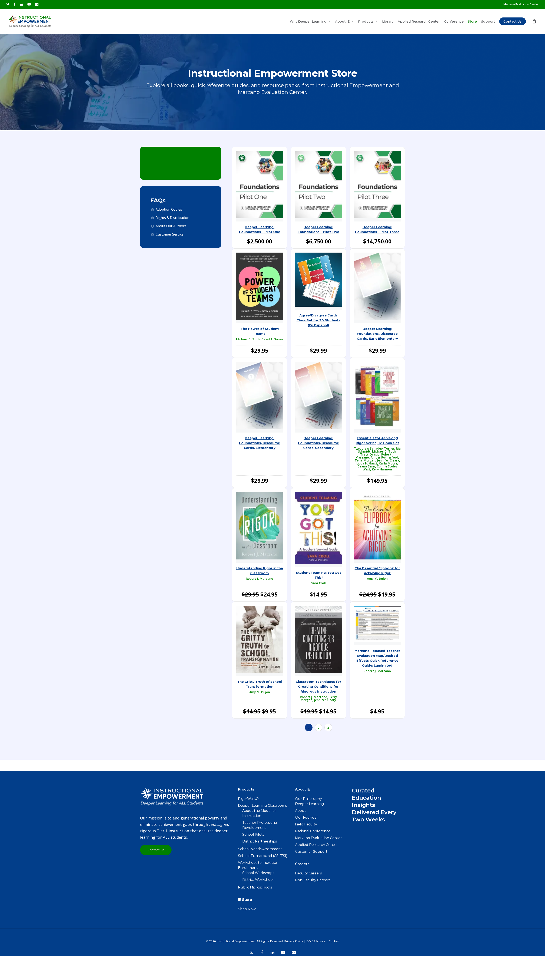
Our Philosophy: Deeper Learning (309, 801)
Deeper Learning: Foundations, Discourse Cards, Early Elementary (377, 334)
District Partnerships (259, 841)
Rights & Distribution (172, 217)
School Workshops (258, 873)
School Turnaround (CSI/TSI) (262, 856)
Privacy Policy (293, 941)
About (300, 811)
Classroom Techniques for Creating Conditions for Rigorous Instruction (318, 686)
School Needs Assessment (260, 849)
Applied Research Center (316, 845)
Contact (334, 941)
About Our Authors (171, 226)
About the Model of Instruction (259, 813)
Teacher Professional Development (260, 825)
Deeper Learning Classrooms (262, 806)
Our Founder (306, 817)
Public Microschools (255, 887)
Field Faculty (306, 824)
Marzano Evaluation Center (318, 838)
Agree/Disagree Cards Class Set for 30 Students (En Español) (318, 320)
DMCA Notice (315, 941)
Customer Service (170, 234)
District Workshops (258, 880)
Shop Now (247, 909)
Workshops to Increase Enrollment (257, 865)
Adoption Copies (169, 209)
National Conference (312, 831)
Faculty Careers (308, 873)
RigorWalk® (248, 799)
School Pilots (253, 834)
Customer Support (311, 852)
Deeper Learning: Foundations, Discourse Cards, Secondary (318, 443)
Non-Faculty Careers (312, 880)
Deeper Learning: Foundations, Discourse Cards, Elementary (259, 443)
